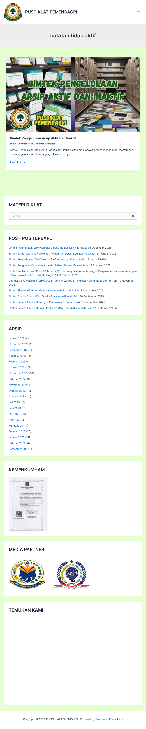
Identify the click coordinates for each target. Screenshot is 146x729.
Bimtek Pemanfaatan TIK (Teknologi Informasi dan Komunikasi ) (47, 259)
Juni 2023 (15, 408)
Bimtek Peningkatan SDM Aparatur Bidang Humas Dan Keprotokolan (50, 247)
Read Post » (17, 162)
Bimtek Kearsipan (46, 144)
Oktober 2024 (17, 379)
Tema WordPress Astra (109, 719)
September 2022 (19, 449)
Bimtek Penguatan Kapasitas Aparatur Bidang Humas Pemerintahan (49, 265)
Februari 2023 (17, 431)
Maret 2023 (16, 425)
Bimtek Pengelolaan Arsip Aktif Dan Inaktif (43, 138)
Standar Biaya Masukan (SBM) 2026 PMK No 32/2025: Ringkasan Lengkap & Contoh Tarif (63, 280)
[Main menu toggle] (138, 12)
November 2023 (18, 385)
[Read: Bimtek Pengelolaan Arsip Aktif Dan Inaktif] (73, 94)
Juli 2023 (14, 402)
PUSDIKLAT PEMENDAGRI (51, 12)
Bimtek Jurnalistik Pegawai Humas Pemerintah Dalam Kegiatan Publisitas (52, 253)
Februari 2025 (17, 361)
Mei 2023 (14, 414)
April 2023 (15, 419)
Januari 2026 (17, 338)
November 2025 (18, 344)
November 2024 (18, 373)
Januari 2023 (17, 437)
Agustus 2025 (17, 355)
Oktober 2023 (17, 390)
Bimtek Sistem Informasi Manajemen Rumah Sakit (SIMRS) (44, 290)
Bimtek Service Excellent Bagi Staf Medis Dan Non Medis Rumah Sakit (50, 308)
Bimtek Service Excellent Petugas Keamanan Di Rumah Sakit (45, 302)
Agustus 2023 (17, 396)
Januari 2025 (17, 367)
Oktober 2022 (17, 443)
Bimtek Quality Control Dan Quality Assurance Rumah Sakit (44, 296)
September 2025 (19, 350)
